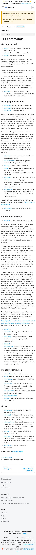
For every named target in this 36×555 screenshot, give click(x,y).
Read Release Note (26, 3)
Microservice (5, 521)
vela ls (6, 187)
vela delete (7, 111)
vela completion (9, 422)
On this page (6, 34)
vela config (7, 337)
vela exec (7, 156)
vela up (6, 55)
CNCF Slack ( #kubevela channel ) (11, 498)
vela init (6, 53)
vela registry (8, 379)
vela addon (7, 105)
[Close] (34, 2)
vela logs (7, 165)
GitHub (27, 1)
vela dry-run (8, 189)
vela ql (6, 168)
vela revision (8, 208)
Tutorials (4, 485)
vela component (9, 391)
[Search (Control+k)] (33, 7)
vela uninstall (8, 410)
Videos (3, 518)
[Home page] (3, 26)
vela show (7, 91)
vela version (8, 445)
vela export (7, 431)
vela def (6, 376)
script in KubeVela (17, 451)
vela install (7, 415)
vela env (6, 48)
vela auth (7, 329)
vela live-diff (7, 177)
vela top (6, 180)
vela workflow (8, 346)
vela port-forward (9, 161)
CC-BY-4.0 (24, 533)
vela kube (7, 344)
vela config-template (10, 395)
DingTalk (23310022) (7, 500)
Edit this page (7, 457)
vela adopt (7, 220)
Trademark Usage (28, 544)
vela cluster (7, 332)
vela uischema (8, 374)
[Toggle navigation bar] (2, 7)
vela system (7, 436)
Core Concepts (6, 488)
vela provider (8, 384)
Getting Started (6, 482)
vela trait (7, 398)
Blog (2, 516)
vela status (7, 108)
